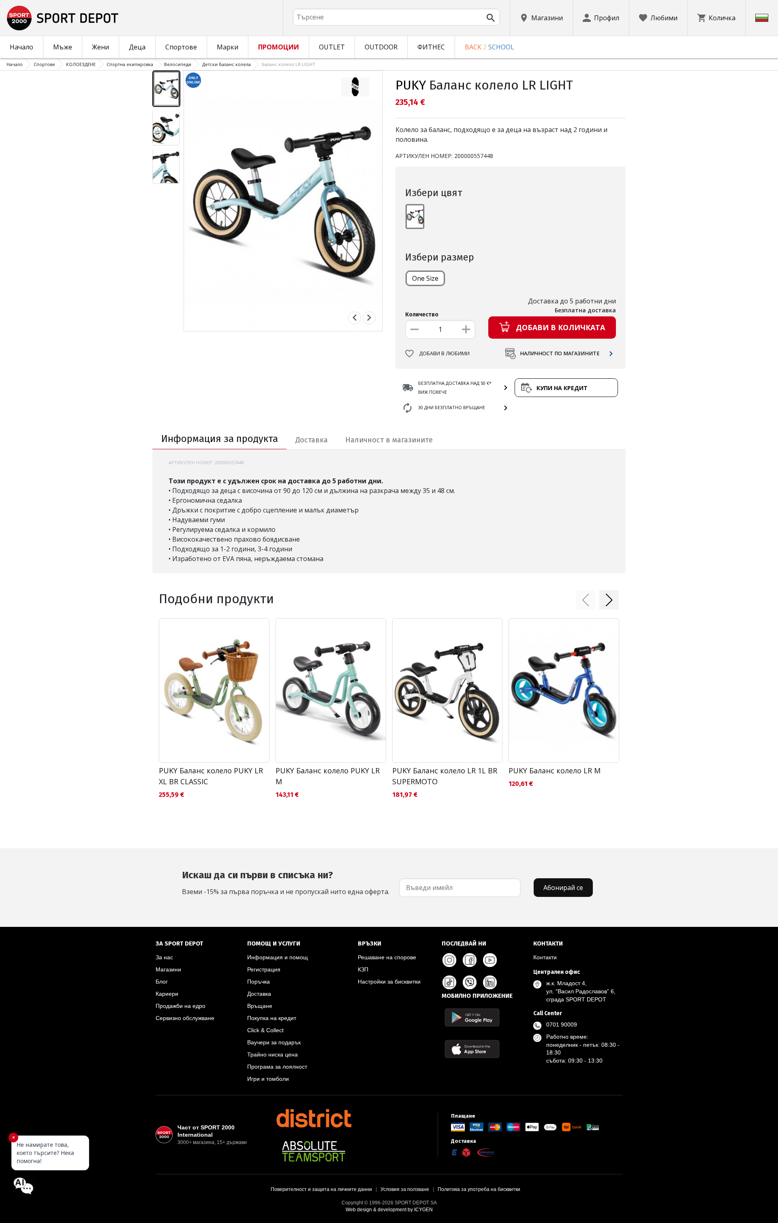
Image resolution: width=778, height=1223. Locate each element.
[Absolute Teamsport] (313, 1151)
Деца (137, 47)
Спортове (181, 47)
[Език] (762, 18)
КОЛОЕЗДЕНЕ (81, 64)
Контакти (545, 957)
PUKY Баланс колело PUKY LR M (328, 776)
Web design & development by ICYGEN (389, 1209)
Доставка (259, 993)
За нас (164, 957)
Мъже (62, 47)
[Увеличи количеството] (466, 329)
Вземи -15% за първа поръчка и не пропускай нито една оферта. (285, 882)
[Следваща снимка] (369, 317)
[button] (585, 600)
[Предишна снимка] (354, 317)
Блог (162, 981)
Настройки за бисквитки (389, 981)
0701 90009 (561, 1024)
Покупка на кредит (271, 1018)
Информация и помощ (277, 957)
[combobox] (396, 17)
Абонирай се (563, 887)
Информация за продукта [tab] (219, 438)
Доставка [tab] (311, 439)
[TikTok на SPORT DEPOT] (449, 982)
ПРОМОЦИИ (278, 47)
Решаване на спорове (387, 957)
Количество (421, 314)
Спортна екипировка (130, 64)
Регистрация (263, 969)
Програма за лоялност (277, 1066)
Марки (227, 47)
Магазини (168, 969)
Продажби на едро (180, 1006)
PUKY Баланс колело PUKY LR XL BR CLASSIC (211, 776)
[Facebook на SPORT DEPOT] (469, 960)
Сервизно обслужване (185, 1018)
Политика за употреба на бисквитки (479, 1189)
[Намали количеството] (414, 329)
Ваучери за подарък (274, 1042)
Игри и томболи (268, 1079)
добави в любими (444, 353)
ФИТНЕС (431, 47)
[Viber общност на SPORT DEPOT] (469, 982)
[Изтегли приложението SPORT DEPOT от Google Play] (472, 1017)
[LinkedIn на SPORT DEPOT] (490, 982)
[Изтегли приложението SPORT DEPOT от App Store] (472, 1049)
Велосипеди (177, 64)
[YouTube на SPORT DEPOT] (490, 960)
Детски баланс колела (226, 64)
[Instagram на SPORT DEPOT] (449, 960)
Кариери (167, 993)
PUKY (410, 85)
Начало (21, 47)
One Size (425, 278)
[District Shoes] (313, 1118)
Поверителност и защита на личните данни (321, 1189)
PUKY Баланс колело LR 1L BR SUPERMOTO (444, 776)
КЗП (363, 969)
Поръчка (258, 981)
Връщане (259, 1006)
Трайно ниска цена (272, 1054)
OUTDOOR (381, 47)
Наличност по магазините (560, 353)
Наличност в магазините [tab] (389, 439)
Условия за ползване (404, 1189)
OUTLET (332, 47)
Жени (100, 47)
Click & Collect (265, 1030)
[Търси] (490, 18)
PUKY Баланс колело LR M (555, 770)
